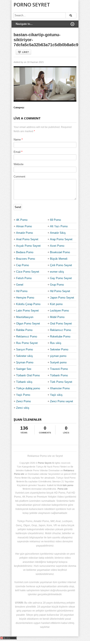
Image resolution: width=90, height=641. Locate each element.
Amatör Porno (24, 232)
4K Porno (21, 219)
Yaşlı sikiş (56, 394)
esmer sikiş (57, 271)
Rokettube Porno (60, 336)
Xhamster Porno (60, 388)
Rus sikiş (55, 343)
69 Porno (55, 219)
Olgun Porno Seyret (28, 323)
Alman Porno (24, 226)
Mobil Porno (57, 317)
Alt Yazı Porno (59, 226)
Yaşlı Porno (23, 394)
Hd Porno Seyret (60, 291)
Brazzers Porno (25, 258)
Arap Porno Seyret (61, 239)
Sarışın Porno (24, 349)
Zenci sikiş (22, 407)
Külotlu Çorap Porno (28, 304)
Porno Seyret (32, 4)
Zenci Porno (23, 401)
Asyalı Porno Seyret (28, 245)
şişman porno (58, 356)
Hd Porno (21, 291)
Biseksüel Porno (60, 252)
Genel (19, 284)
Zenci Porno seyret (61, 401)
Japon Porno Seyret (62, 297)
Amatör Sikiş (58, 232)
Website (18, 164)
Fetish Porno (24, 278)
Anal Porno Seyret (27, 239)
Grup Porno (57, 284)
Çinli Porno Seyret (61, 265)
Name (17, 139)
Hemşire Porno (25, 297)
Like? (25, 52)
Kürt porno (56, 304)
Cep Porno (22, 265)
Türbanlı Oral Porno (28, 375)
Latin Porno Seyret (27, 310)
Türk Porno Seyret (61, 381)
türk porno (68, 485)
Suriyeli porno (58, 362)
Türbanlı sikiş (24, 381)
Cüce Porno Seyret (27, 271)
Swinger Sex (23, 368)
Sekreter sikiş (24, 356)
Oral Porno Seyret (61, 323)
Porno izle (63, 489)
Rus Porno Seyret (27, 343)
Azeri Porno (57, 245)
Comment (19, 176)
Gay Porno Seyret (61, 278)
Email (17, 151)
